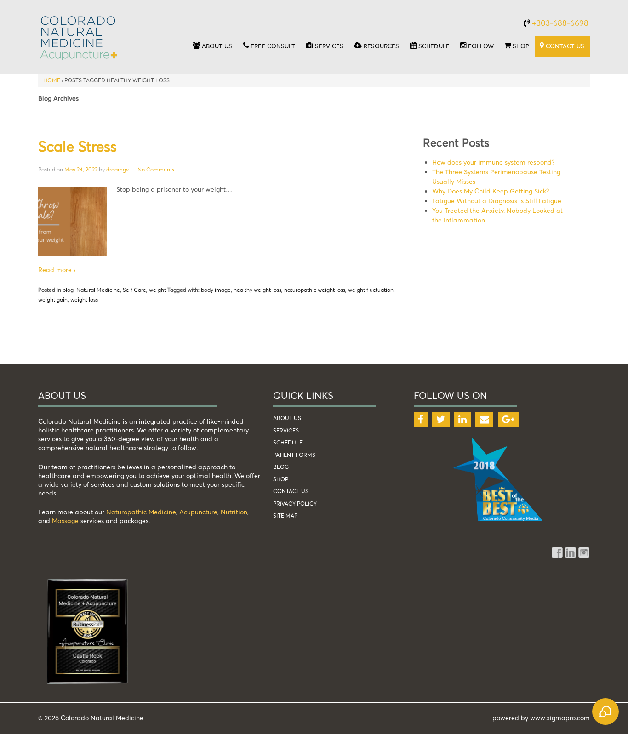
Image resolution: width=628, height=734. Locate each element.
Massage (65, 520)
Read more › (56, 269)
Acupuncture (198, 512)
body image (216, 289)
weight (157, 289)
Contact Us (290, 491)
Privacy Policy (295, 503)
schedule (288, 442)
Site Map (285, 515)
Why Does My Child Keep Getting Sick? (490, 191)
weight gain (53, 299)
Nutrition (234, 512)
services (286, 430)
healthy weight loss (257, 289)
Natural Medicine (98, 289)
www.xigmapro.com (560, 718)
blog (68, 289)
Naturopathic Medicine (141, 512)
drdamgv (117, 169)
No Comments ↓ (157, 169)
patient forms (294, 454)
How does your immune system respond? (493, 162)
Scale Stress (77, 146)
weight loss (84, 299)
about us (287, 418)
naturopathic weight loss (314, 289)
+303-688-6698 (560, 23)
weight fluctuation (371, 289)
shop (280, 479)
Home (51, 80)
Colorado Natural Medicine (101, 718)
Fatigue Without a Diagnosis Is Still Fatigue (496, 201)
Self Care (134, 289)
